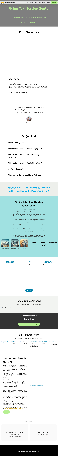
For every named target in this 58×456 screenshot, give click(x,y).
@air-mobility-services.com (32, 22)
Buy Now (6, 412)
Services (31, 2)
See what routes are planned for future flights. (29, 324)
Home (27, 2)
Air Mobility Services (10, 2)
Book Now (54, 2)
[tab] (29, 142)
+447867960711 (43, 432)
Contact (48, 2)
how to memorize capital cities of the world (14, 408)
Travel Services (42, 2)
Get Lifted (29, 290)
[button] (29, 142)
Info (36, 2)
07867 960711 (30, 21)
